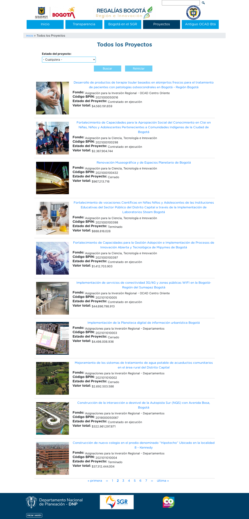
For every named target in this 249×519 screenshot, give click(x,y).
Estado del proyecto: (56, 54)
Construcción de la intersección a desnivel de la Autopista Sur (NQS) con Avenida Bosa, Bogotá (143, 405)
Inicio (45, 24)
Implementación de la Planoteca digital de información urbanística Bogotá (143, 322)
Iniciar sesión (34, 515)
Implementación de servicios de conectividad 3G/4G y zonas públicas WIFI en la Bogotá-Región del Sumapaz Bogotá (143, 285)
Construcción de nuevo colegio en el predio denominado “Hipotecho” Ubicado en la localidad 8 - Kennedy (144, 445)
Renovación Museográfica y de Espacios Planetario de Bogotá (144, 162)
